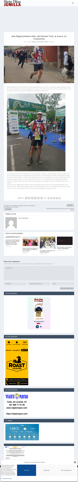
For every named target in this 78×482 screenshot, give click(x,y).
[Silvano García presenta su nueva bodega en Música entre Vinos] (30, 241)
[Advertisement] (39, 17)
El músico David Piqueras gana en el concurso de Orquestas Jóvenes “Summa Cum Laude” (12, 242)
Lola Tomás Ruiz (23, 218)
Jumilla (46, 41)
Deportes (33, 41)
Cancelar (46, 470)
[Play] (37, 327)
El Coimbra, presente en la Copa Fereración (47, 251)
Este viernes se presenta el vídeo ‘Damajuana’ (64, 247)
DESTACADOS (40, 41)
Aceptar (26, 470)
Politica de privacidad (7, 478)
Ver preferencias (66, 470)
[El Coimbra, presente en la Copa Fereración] (47, 242)
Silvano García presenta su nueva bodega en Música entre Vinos (30, 249)
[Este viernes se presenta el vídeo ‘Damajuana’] (65, 241)
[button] (75, 462)
